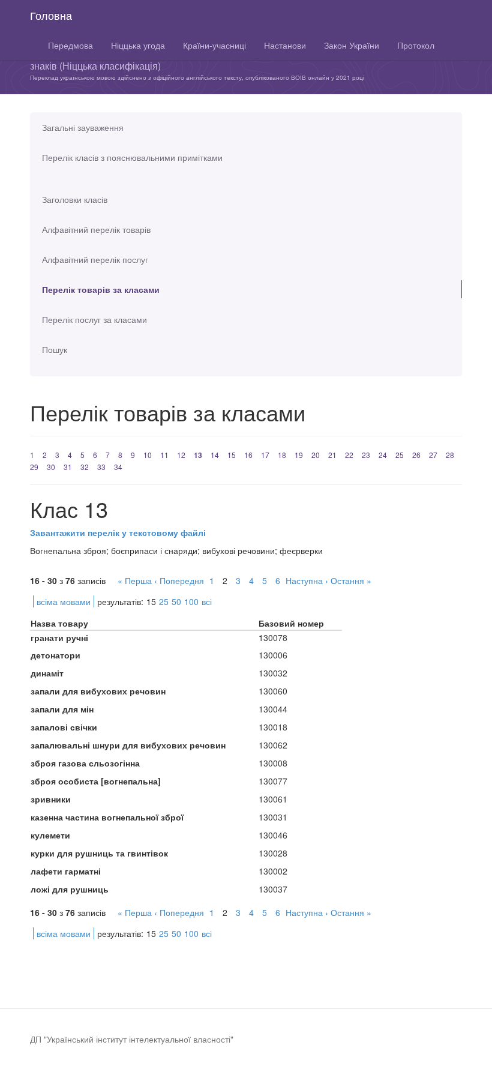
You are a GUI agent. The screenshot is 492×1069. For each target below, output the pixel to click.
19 (299, 455)
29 (34, 467)
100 (191, 601)
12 (181, 455)
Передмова (70, 45)
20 (315, 455)
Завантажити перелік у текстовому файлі (118, 532)
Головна (51, 15)
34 (118, 467)
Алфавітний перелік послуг (95, 259)
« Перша (135, 580)
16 (248, 455)
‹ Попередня (179, 580)
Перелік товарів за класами (101, 289)
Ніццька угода (138, 45)
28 (450, 455)
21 (332, 455)
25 (399, 455)
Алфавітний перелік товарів (96, 229)
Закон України (351, 45)
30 (51, 467)
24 (383, 455)
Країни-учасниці (214, 45)
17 (265, 455)
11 (164, 455)
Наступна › (307, 580)
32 (84, 467)
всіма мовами (64, 601)
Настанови (285, 45)
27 (433, 455)
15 (231, 455)
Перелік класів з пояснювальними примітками (132, 157)
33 (101, 467)
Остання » (351, 580)
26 (416, 455)
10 (147, 455)
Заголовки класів (74, 199)
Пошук (54, 349)
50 (176, 601)
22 (349, 455)
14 (215, 455)
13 (198, 455)
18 (282, 455)
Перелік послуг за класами (94, 319)
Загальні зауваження (83, 127)
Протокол (415, 45)
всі (207, 601)
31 (68, 467)
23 (366, 455)
